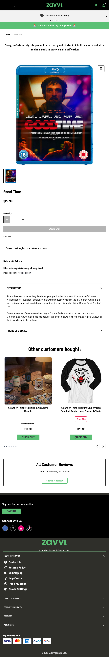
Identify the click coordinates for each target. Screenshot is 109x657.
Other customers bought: (54, 349)
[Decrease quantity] (7, 219)
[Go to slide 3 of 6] (9, 446)
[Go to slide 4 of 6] (11, 446)
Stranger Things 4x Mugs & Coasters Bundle (28, 409)
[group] (54, 115)
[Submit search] (13, 5)
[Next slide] (103, 446)
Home (8, 34)
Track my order (17, 583)
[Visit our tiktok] (29, 528)
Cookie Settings (18, 589)
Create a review (54, 480)
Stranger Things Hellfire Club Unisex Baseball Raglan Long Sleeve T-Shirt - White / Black (81, 410)
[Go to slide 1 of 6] (4, 446)
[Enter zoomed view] (101, 68)
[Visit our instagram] (21, 528)
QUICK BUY (28, 437)
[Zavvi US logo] (54, 5)
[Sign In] (96, 5)
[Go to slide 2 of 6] (6, 446)
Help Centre (15, 578)
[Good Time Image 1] (10, 176)
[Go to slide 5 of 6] (13, 446)
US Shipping (15, 573)
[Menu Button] (5, 5)
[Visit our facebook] (5, 528)
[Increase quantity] (23, 219)
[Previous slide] (97, 446)
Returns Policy (17, 567)
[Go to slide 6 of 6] (15, 446)
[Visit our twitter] (13, 528)
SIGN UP (11, 511)
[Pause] (106, 16)
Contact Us (15, 562)
